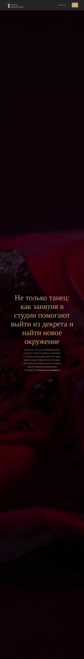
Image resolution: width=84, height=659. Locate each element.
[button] (75, 5)
